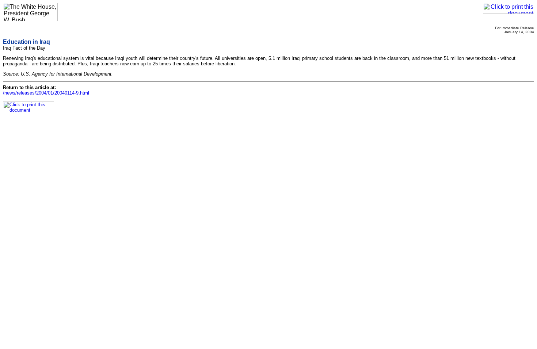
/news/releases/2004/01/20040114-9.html (46, 93)
